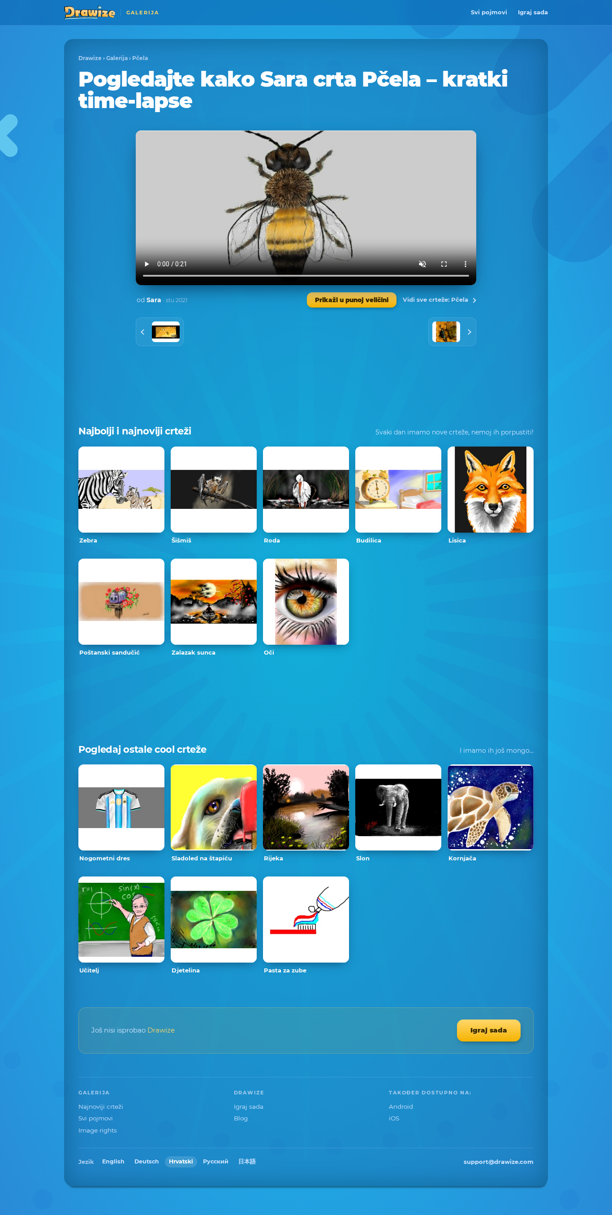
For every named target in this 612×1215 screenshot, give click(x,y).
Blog (241, 1118)
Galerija (117, 58)
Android (401, 1106)
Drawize (90, 58)
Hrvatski (181, 1161)
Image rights (97, 1130)
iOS (394, 1118)
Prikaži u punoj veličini (351, 300)
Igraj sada (533, 12)
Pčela (140, 58)
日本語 (247, 1161)
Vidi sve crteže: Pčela (435, 299)
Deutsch (146, 1161)
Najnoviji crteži (100, 1106)
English (113, 1161)
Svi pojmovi (489, 12)
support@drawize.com (499, 1161)
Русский (215, 1161)
